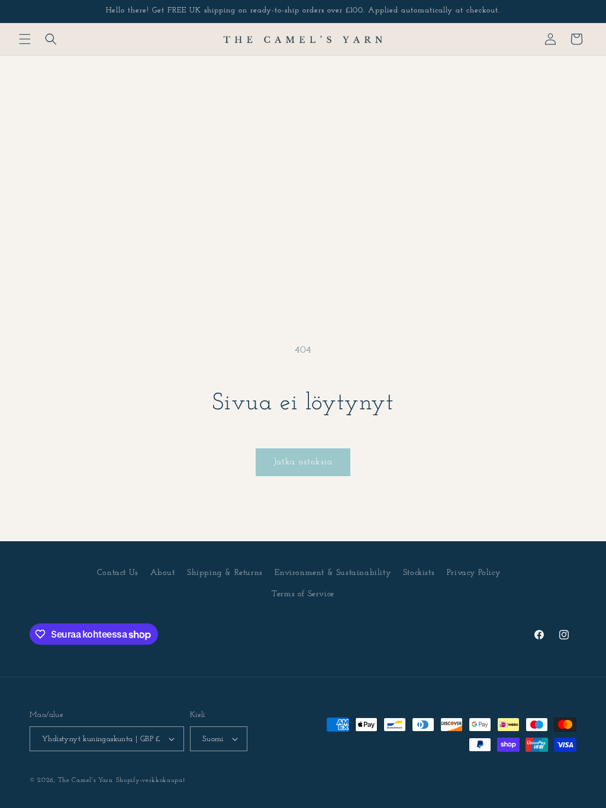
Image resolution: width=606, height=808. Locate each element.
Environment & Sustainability (333, 572)
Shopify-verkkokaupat (150, 780)
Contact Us (117, 572)
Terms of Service (303, 594)
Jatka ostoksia (303, 462)
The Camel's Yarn (85, 780)
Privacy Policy (473, 572)
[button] (25, 39)
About (162, 572)
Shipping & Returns (225, 572)
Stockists (418, 572)
